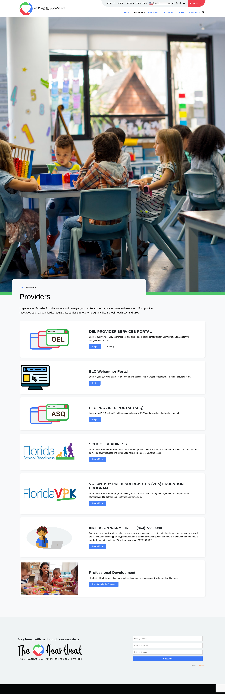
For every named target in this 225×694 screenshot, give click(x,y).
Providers (139, 12)
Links (94, 383)
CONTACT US (141, 3)
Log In (95, 347)
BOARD (120, 3)
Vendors (180, 12)
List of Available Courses (103, 584)
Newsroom (194, 12)
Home (22, 287)
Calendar (168, 12)
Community (154, 12)
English (156, 3)
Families (127, 12)
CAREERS (130, 3)
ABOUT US (111, 3)
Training (110, 347)
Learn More (97, 459)
